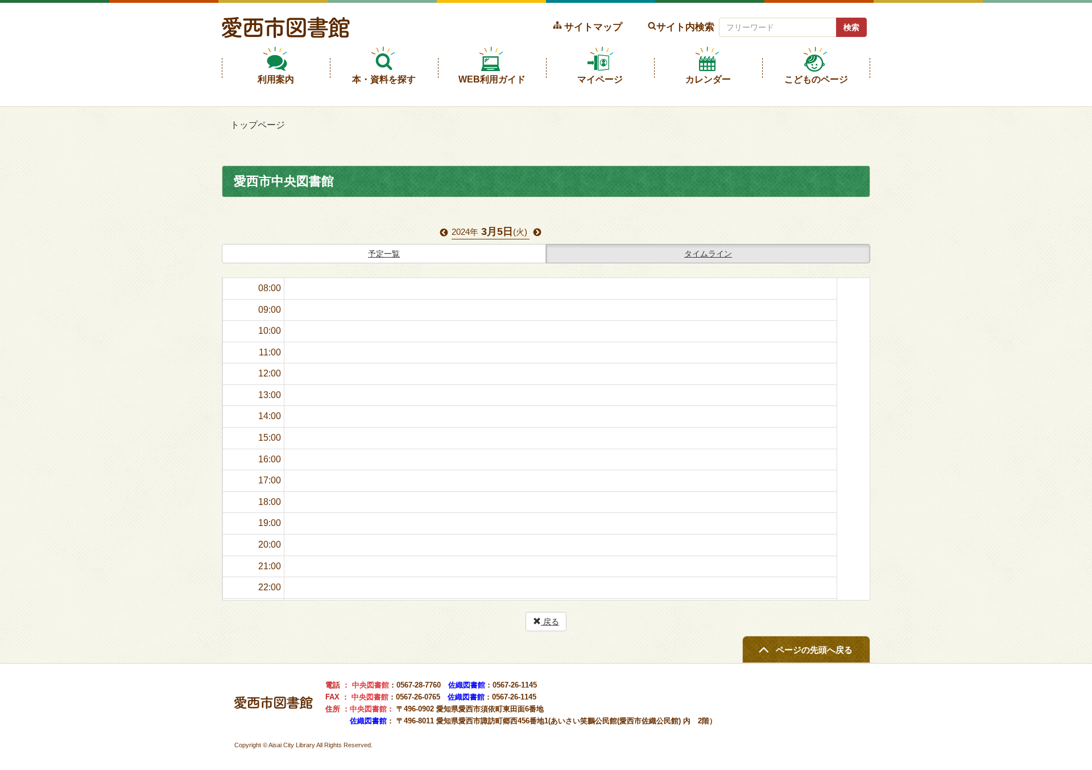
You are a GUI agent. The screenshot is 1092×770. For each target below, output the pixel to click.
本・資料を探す (384, 79)
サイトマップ (593, 26)
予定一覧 (384, 253)
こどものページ (816, 79)
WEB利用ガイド (492, 79)
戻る (550, 621)
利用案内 (276, 79)
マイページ (600, 79)
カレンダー (708, 79)
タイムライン (708, 253)
